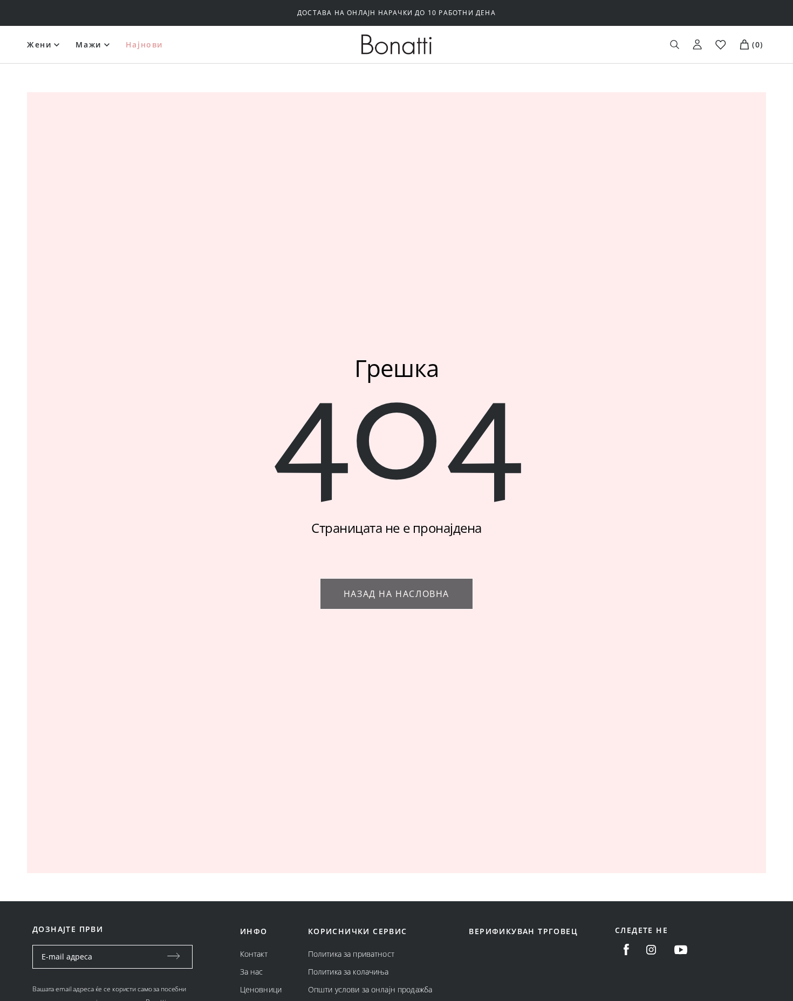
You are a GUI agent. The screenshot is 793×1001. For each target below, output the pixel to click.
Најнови (144, 44)
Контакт (254, 954)
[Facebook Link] (626, 950)
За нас (251, 971)
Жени (39, 44)
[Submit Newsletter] (173, 956)
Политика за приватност (351, 954)
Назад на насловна (396, 594)
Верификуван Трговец (523, 931)
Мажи (88, 44)
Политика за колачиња (348, 971)
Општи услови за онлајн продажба (370, 989)
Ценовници (261, 989)
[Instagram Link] (651, 950)
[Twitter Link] (680, 949)
